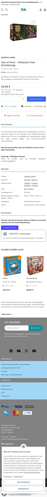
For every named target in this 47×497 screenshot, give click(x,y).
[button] (41, 10)
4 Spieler (34, 186)
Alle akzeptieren (23, 482)
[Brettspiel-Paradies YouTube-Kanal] (19, 351)
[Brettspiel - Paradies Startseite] (23, 10)
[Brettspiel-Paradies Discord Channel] (34, 351)
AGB (3, 393)
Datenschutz (18, 476)
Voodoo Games (30, 176)
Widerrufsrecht (7, 389)
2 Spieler (34, 183)
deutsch (34, 180)
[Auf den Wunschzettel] (33, 22)
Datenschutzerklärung (32, 472)
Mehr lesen (6, 314)
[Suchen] (6, 10)
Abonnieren (35, 328)
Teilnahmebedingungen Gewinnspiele (15, 364)
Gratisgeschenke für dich (10, 368)
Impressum (7, 476)
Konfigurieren (23, 489)
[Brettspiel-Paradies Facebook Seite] (11, 351)
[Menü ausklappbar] (2, 10)
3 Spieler (27, 186)
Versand (19, 90)
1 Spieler (27, 183)
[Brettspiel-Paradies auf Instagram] (26, 351)
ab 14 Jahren (28, 189)
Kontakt (4, 371)
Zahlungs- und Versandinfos (11, 375)
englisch (27, 180)
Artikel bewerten (9, 228)
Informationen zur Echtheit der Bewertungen (20, 494)
